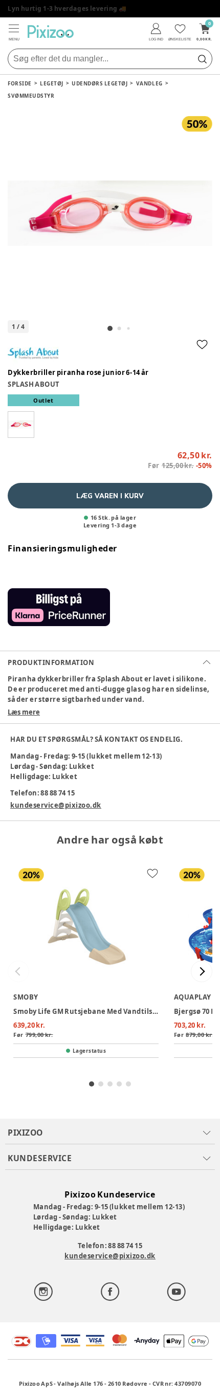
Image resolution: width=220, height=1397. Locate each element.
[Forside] (51, 31)
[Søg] (202, 59)
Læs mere (24, 712)
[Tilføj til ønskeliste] (202, 344)
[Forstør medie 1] (110, 213)
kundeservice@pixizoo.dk (55, 805)
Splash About (34, 384)
